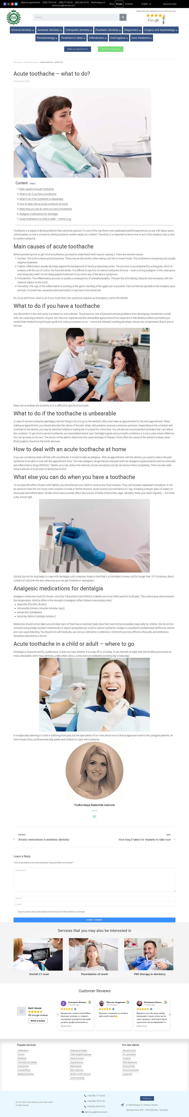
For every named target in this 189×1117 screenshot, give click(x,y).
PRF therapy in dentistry (150, 974)
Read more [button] (66, 1026)
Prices (119, 4)
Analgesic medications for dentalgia (38, 213)
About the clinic (170, 4)
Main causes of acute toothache (36, 189)
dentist (94, 810)
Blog (112, 4)
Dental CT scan (39, 974)
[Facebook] (4, 4)
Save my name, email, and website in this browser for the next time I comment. (51, 912)
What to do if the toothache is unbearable (41, 199)
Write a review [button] (38, 1020)
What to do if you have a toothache (37, 194)
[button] (77, 49)
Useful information (31, 62)
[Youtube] (12, 4)
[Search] (123, 17)
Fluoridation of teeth (94, 974)
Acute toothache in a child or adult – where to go (45, 218)
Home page (18, 62)
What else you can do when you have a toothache (45, 208)
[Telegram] (16, 4)
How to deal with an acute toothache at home (43, 204)
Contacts (129, 4)
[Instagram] (8, 4)
